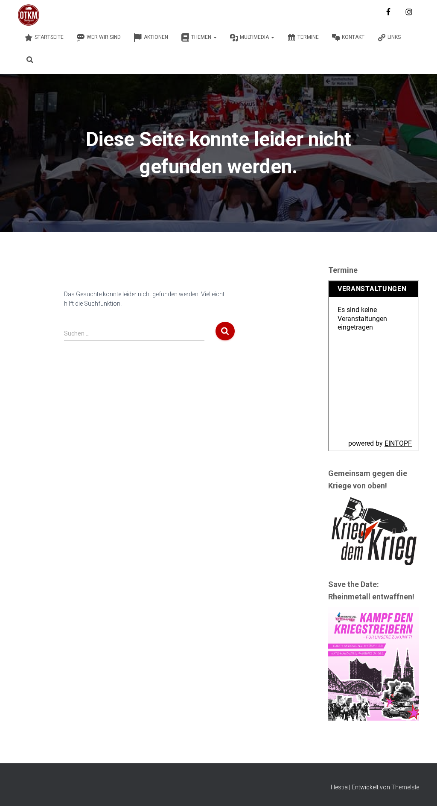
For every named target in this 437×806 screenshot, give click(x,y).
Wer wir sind (104, 37)
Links (394, 37)
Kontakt (353, 37)
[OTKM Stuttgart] (29, 15)
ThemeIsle (405, 787)
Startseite (49, 37)
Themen (202, 37)
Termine (308, 37)
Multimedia (255, 37)
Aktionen (156, 37)
